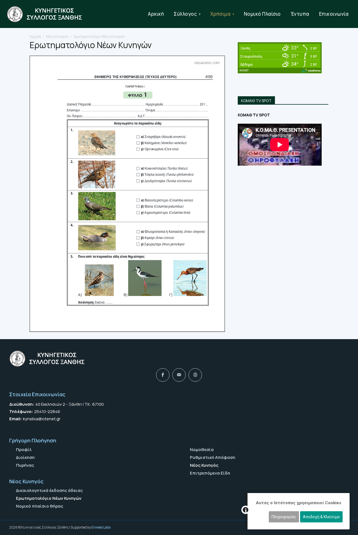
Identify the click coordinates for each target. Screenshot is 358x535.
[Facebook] (162, 375)
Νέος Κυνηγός (57, 36)
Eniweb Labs (100, 527)
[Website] (195, 375)
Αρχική (35, 36)
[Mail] (179, 375)
